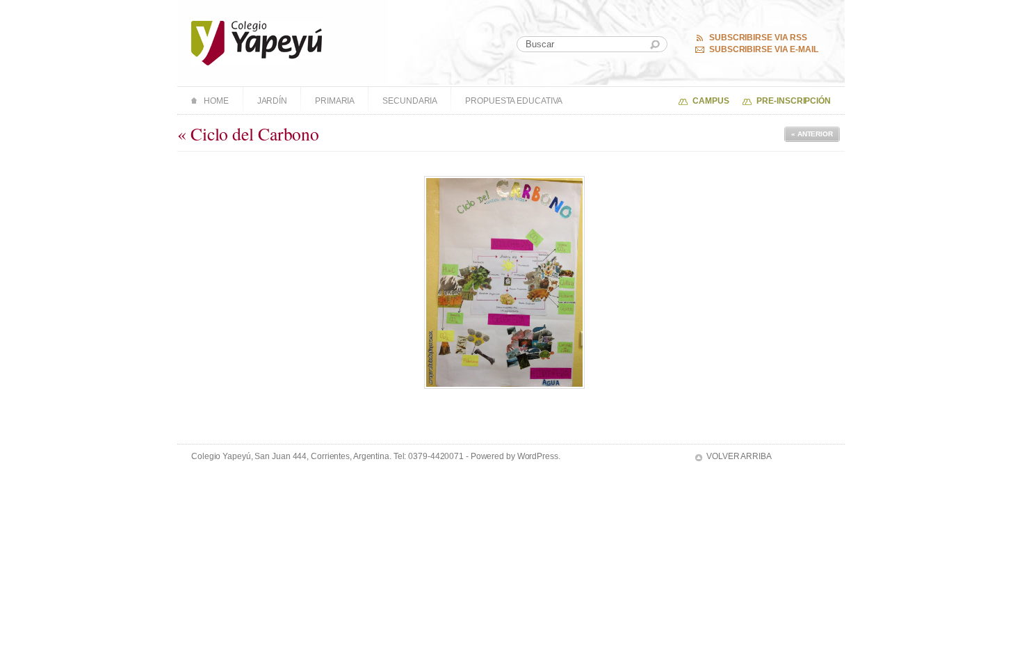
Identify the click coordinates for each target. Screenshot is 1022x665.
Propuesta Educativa (513, 101)
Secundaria (409, 101)
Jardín (272, 101)
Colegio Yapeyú (257, 43)
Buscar (655, 45)
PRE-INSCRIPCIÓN (793, 101)
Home (216, 101)
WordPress (537, 456)
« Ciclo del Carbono (248, 133)
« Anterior (812, 134)
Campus (710, 101)
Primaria (335, 101)
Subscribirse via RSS (758, 37)
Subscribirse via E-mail (763, 49)
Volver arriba (739, 456)
